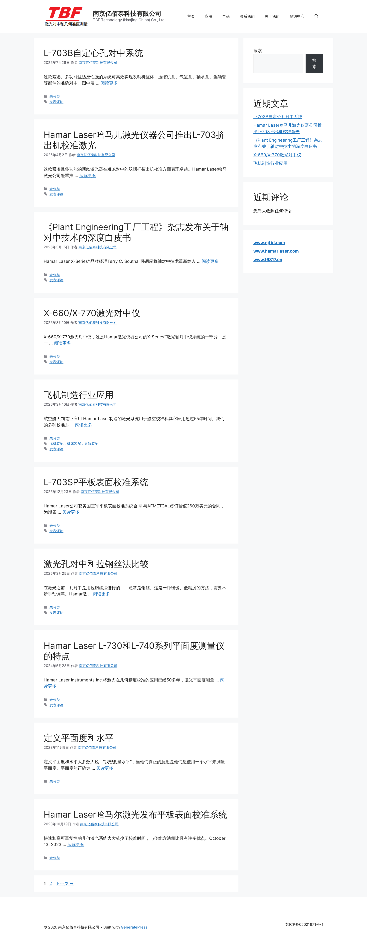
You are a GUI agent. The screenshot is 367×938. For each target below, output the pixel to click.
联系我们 (247, 16)
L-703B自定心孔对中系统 (93, 53)
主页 (191, 16)
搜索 (257, 50)
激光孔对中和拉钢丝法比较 (96, 564)
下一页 (65, 883)
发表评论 (56, 101)
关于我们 (272, 16)
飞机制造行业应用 (79, 394)
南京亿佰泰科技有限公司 (127, 13)
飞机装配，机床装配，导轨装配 (73, 443)
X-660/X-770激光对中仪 (92, 313)
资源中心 (297, 16)
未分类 (54, 96)
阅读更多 (109, 83)
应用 (208, 16)
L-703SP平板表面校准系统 (96, 482)
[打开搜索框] (316, 16)
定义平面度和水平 (79, 738)
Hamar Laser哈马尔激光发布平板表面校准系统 (135, 814)
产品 (226, 16)
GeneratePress (134, 927)
